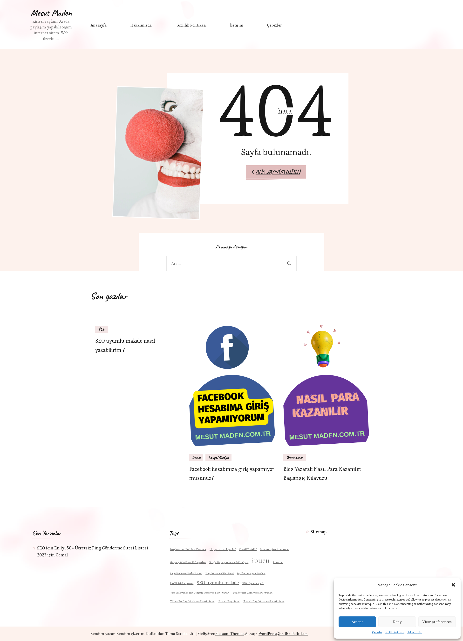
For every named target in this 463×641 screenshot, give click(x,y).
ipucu (261, 560)
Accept (357, 621)
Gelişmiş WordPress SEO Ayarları (188, 562)
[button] (453, 584)
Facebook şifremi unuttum (274, 549)
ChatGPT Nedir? (248, 549)
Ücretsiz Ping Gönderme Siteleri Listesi (263, 601)
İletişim (236, 25)
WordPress (268, 633)
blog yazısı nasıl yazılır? (223, 549)
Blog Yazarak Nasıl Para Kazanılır (188, 549)
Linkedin (278, 562)
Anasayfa (99, 25)
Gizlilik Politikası (394, 632)
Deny (397, 621)
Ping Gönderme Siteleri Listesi (186, 573)
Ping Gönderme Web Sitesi (219, 573)
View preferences (437, 621)
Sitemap (319, 531)
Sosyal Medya (218, 457)
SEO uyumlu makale (218, 583)
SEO (101, 329)
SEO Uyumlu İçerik (253, 583)
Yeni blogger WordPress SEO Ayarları (252, 592)
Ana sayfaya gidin (278, 171)
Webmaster (294, 457)
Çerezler (377, 632)
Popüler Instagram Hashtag (251, 573)
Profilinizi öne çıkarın (181, 583)
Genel (196, 457)
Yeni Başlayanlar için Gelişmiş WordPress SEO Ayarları (199, 592)
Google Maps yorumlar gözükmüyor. (228, 562)
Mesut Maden (51, 12)
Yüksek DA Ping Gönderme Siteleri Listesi (192, 601)
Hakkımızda (414, 632)
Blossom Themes (229, 633)
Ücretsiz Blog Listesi (228, 601)
